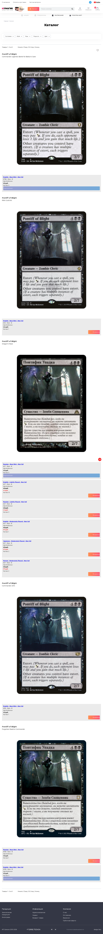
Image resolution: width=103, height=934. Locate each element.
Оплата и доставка (19, 2)
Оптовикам (67, 915)
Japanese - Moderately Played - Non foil (17, 541)
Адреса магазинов (39, 912)
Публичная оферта (69, 920)
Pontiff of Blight (9, 54)
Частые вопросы (35, 2)
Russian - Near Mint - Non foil (13, 464)
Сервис (35, 915)
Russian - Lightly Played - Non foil (15, 502)
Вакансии (66, 918)
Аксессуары (6, 917)
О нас (65, 912)
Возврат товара (38, 918)
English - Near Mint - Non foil (13, 177)
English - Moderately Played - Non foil (16, 521)
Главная (6, 21)
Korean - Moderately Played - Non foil (16, 561)
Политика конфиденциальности (75, 929)
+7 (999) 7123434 (33, 929)
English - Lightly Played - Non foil (15, 482)
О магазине (6, 2)
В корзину (96, 332)
